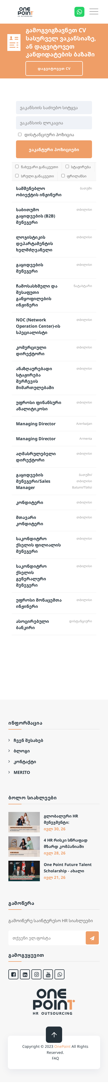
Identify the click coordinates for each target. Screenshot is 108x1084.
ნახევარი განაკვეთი (39, 166)
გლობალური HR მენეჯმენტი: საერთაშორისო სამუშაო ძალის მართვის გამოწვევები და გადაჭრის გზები (67, 819)
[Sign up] (92, 937)
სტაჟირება (80, 166)
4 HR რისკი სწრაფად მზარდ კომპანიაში (66, 843)
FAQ (55, 1058)
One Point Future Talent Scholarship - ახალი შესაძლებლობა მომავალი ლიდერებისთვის (68, 868)
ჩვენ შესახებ (28, 740)
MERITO (22, 772)
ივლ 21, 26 (55, 877)
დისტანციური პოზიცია (48, 134)
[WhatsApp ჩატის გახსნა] (79, 12)
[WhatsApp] (59, 974)
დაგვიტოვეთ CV (54, 68)
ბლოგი (22, 751)
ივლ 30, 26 (55, 828)
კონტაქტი (25, 761)
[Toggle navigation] (94, 11)
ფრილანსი (76, 176)
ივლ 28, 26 (55, 852)
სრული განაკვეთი (37, 176)
